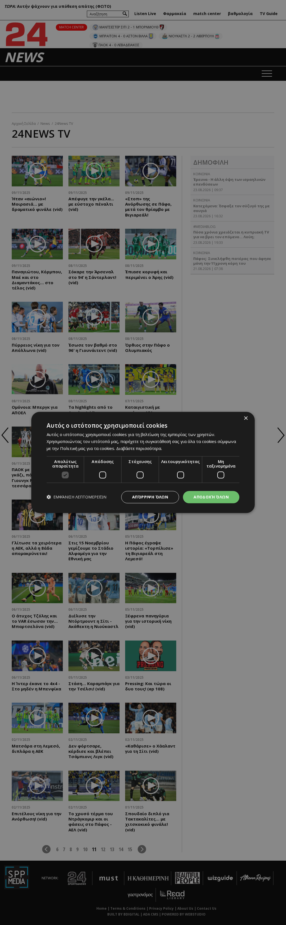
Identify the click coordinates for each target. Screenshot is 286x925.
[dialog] (143, 462)
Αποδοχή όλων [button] (211, 497)
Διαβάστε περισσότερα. (139, 448)
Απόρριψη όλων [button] (150, 497)
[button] (76, 497)
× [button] (246, 418)
